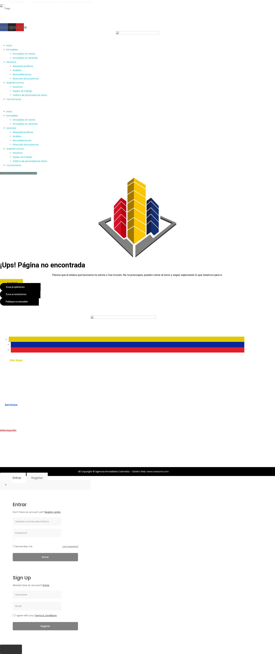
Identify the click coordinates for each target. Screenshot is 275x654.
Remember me (23, 546)
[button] (137, 107)
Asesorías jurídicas (23, 66)
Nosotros (17, 86)
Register (37, 478)
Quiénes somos (15, 82)
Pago (7, 8)
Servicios (11, 62)
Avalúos (17, 70)
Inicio (9, 45)
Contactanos (13, 99)
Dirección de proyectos (26, 78)
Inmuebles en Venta (24, 53)
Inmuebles (12, 49)
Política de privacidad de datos (30, 95)
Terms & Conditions (46, 615)
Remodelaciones (22, 74)
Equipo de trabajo (22, 91)
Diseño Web (139, 471)
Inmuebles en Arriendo (25, 57)
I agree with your (36, 615)
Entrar (17, 478)
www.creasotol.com (158, 471)
